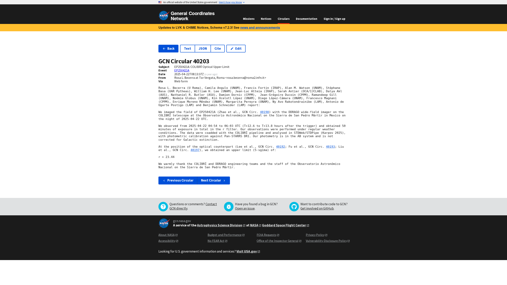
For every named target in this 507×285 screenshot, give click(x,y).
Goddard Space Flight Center (284, 225)
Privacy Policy (315, 235)
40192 (280, 146)
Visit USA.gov (246, 251)
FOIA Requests (266, 235)
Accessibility (166, 241)
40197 (195, 150)
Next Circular (211, 180)
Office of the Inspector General (277, 241)
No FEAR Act (216, 241)
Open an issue (245, 208)
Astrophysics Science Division (219, 225)
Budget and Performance (225, 235)
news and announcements (260, 27)
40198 (264, 112)
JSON (203, 48)
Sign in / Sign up (334, 19)
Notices (266, 19)
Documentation (306, 19)
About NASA (166, 235)
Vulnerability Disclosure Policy (326, 241)
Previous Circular (180, 180)
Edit (238, 48)
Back (170, 48)
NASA (254, 225)
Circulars (284, 19)
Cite (217, 48)
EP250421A (181, 70)
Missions (248, 19)
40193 (330, 146)
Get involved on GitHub (317, 208)
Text (187, 48)
